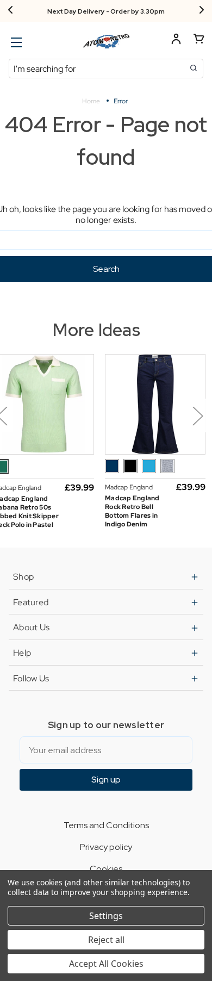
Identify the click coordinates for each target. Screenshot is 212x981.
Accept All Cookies (106, 964)
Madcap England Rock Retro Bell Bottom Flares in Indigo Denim (132, 511)
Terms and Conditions (106, 825)
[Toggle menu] (15, 42)
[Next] (201, 10)
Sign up (106, 779)
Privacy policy (106, 847)
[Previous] (10, 10)
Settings (106, 916)
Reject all (106, 940)
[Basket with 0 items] (199, 40)
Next (197, 415)
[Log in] (176, 40)
